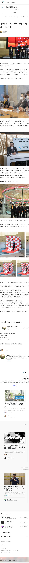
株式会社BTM (11, 7)
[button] (15, 514)
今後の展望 (14, 343)
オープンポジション (4, 337)
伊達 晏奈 (5, 31)
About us (7, 16)
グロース (7, 343)
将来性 (20, 343)
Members (13, 16)
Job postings (24, 16)
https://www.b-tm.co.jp (10, 9)
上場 (2, 343)
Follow (14, 12)
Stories (18, 16)
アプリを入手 (24, 517)
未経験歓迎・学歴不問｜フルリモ (7, 333)
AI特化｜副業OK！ (4, 335)
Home (2, 16)
